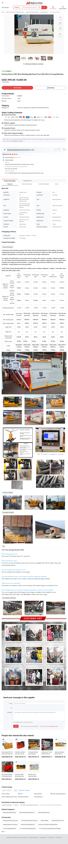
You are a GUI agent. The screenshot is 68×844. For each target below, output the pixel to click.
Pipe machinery (38, 794)
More (3, 831)
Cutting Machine (38, 797)
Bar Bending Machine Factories (29, 820)
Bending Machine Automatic (10, 824)
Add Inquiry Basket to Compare (34, 64)
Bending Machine (44, 12)
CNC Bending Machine (55, 12)
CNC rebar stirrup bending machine (58, 794)
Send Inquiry (17, 87)
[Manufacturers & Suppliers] (34, 2)
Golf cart (20, 794)
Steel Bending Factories (58, 820)
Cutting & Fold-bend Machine (32, 12)
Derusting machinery (23, 797)
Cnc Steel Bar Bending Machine (28, 828)
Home (3, 12)
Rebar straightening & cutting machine (10, 797)
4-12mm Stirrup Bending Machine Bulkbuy (50, 828)
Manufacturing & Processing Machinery (15, 12)
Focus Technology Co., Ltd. (23, 837)
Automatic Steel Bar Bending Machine (47, 824)
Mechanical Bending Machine (26, 812)
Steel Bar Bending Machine (28, 824)
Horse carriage (5, 794)
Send (16, 726)
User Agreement (43, 837)
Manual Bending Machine (9, 812)
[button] (61, 183)
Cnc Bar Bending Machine (9, 828)
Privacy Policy (58, 837)
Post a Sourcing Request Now (49, 726)
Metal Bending (44, 820)
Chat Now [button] (51, 88)
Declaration (51, 837)
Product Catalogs (25, 790)
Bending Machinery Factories (10, 820)
